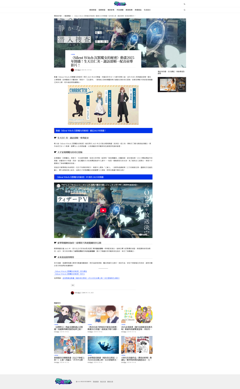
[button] (184, 4)
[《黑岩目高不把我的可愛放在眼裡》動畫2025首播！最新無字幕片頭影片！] (103, 314)
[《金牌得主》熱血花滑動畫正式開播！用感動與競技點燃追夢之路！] (69, 314)
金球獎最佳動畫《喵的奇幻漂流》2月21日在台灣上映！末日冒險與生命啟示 (91, 278)
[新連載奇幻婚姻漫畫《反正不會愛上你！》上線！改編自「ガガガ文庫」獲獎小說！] (69, 345)
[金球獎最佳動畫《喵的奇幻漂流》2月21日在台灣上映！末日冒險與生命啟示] (103, 345)
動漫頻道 (68, 16)
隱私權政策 (96, 381)
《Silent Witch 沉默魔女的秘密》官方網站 (70, 271)
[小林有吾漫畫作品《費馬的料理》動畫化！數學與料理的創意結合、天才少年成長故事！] (136, 345)
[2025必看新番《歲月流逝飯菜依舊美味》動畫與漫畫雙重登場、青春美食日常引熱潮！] (136, 314)
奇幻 (73, 285)
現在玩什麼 (58, 16)
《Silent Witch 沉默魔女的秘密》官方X (69, 274)
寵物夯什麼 (110, 381)
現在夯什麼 (103, 381)
